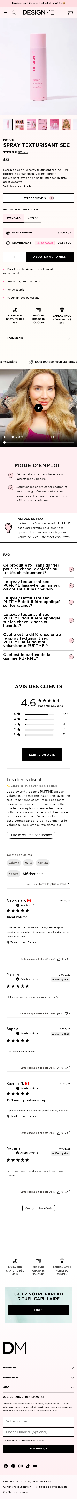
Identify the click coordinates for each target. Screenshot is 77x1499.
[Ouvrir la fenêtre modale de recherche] (13, 12)
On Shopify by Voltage (17, 1492)
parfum (43, 863)
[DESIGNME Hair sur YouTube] (34, 1466)
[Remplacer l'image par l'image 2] (19, 124)
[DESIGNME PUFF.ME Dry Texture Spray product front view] (38, 66)
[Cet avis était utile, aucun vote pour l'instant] (58, 959)
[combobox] (47, 884)
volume (14, 863)
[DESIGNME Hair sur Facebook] (5, 1466)
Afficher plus (32, 874)
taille (28, 863)
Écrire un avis (42, 755)
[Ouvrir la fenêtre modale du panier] (70, 12)
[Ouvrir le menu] (5, 12)
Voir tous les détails (17, 186)
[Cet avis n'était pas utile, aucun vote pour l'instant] (66, 959)
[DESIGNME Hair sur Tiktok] (27, 1466)
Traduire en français (24, 942)
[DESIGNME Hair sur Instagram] (20, 1466)
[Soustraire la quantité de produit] (7, 257)
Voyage (33, 218)
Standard (14, 218)
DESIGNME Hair (41, 1481)
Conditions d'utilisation (17, 1486)
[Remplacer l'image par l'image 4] (42, 124)
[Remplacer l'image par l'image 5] (54, 124)
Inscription (38, 1449)
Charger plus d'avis (38, 1208)
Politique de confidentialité (50, 1486)
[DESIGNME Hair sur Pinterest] (12, 1466)
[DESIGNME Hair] (38, 12)
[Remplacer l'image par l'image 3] (31, 124)
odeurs (13, 874)
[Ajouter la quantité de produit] (22, 257)
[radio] (38, 233)
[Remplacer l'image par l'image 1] (8, 124)
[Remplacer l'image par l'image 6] (66, 124)
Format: (21, 209)
